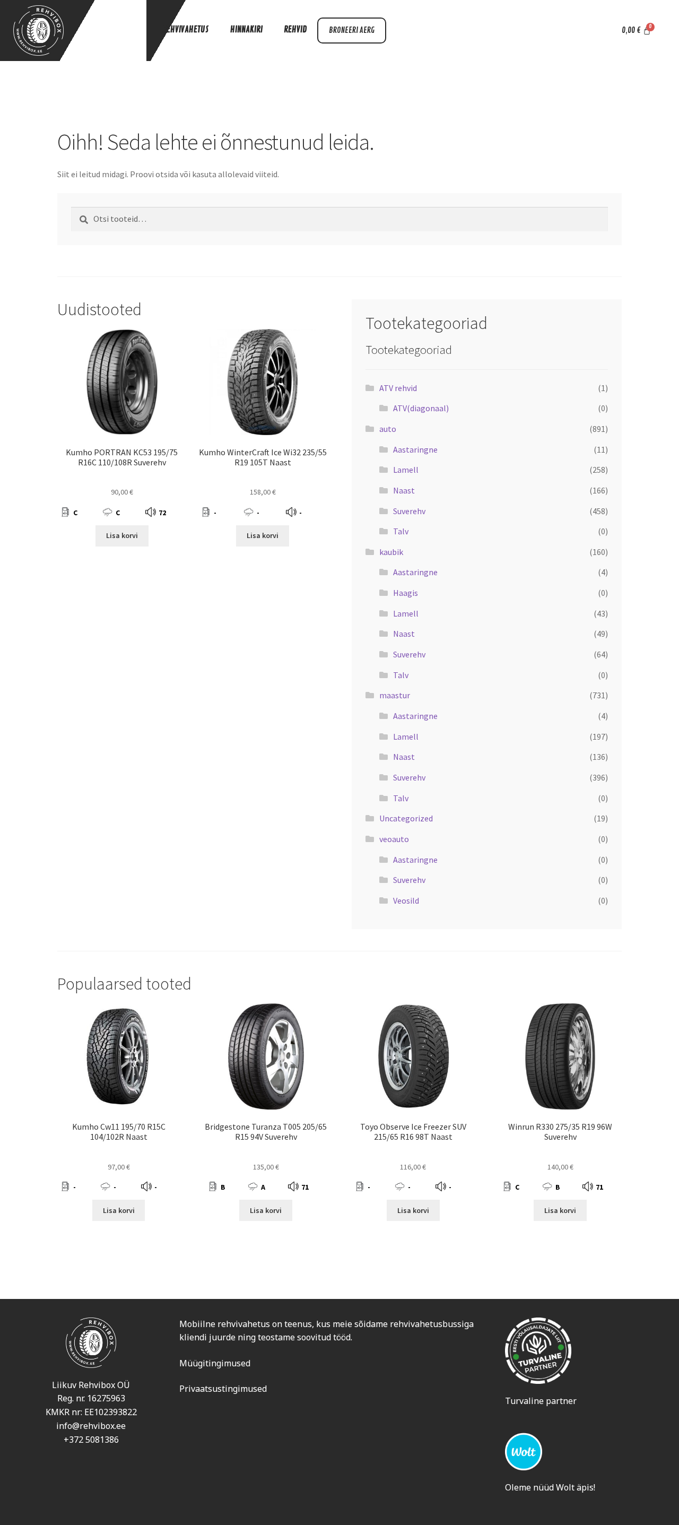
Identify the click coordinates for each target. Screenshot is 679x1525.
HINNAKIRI (246, 29)
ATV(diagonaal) (421, 408)
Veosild (406, 900)
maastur (394, 695)
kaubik (391, 552)
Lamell (406, 469)
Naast (404, 490)
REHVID (295, 29)
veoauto (394, 839)
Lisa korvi (122, 535)
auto (387, 428)
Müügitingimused (214, 1363)
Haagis (405, 592)
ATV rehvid (398, 388)
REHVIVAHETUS (185, 29)
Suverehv (409, 511)
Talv (400, 531)
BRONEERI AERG (352, 30)
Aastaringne (415, 449)
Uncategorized (406, 818)
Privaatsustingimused (223, 1388)
